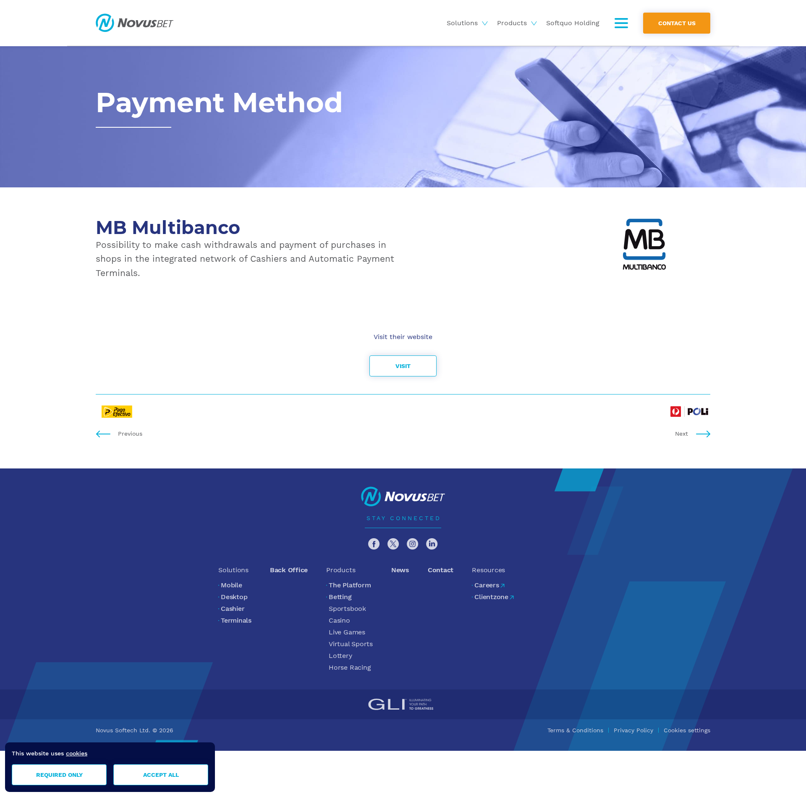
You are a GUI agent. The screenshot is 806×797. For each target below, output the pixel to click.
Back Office (289, 570)
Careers (486, 585)
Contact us (677, 22)
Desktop (234, 597)
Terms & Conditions (575, 730)
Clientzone (491, 597)
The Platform (350, 585)
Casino (339, 620)
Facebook (374, 544)
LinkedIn (432, 544)
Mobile (231, 585)
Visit (403, 366)
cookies (76, 753)
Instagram (413, 544)
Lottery (340, 656)
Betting (340, 597)
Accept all (161, 774)
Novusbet (134, 22)
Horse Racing (350, 667)
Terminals (236, 620)
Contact (440, 570)
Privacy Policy (633, 730)
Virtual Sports (351, 644)
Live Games (347, 632)
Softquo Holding (572, 23)
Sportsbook (347, 609)
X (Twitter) (393, 544)
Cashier (232, 609)
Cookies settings (687, 730)
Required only (59, 774)
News (400, 570)
